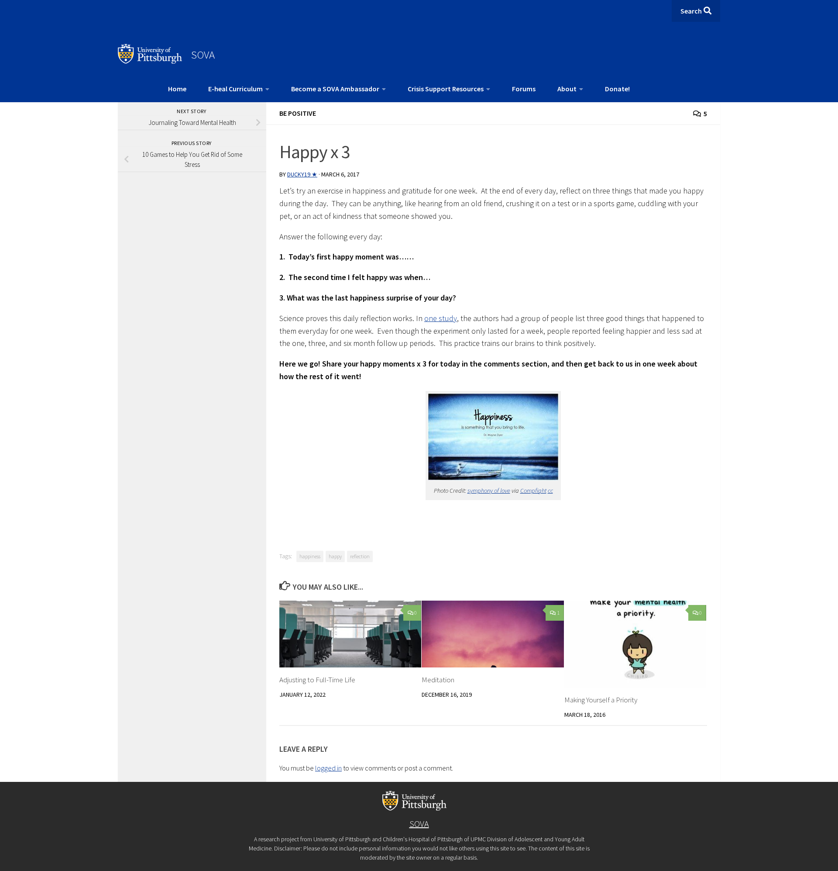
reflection (360, 556)
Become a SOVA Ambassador (335, 88)
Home (177, 88)
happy (335, 556)
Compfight (533, 490)
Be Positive (297, 113)
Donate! (617, 88)
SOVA (203, 55)
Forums (524, 88)
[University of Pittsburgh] (150, 61)
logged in (328, 768)
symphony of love (488, 490)
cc (550, 490)
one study (440, 318)
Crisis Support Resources (446, 88)
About (567, 88)
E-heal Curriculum (235, 88)
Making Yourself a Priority (600, 700)
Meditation (438, 679)
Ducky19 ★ (302, 174)
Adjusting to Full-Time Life (317, 679)
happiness (309, 556)
